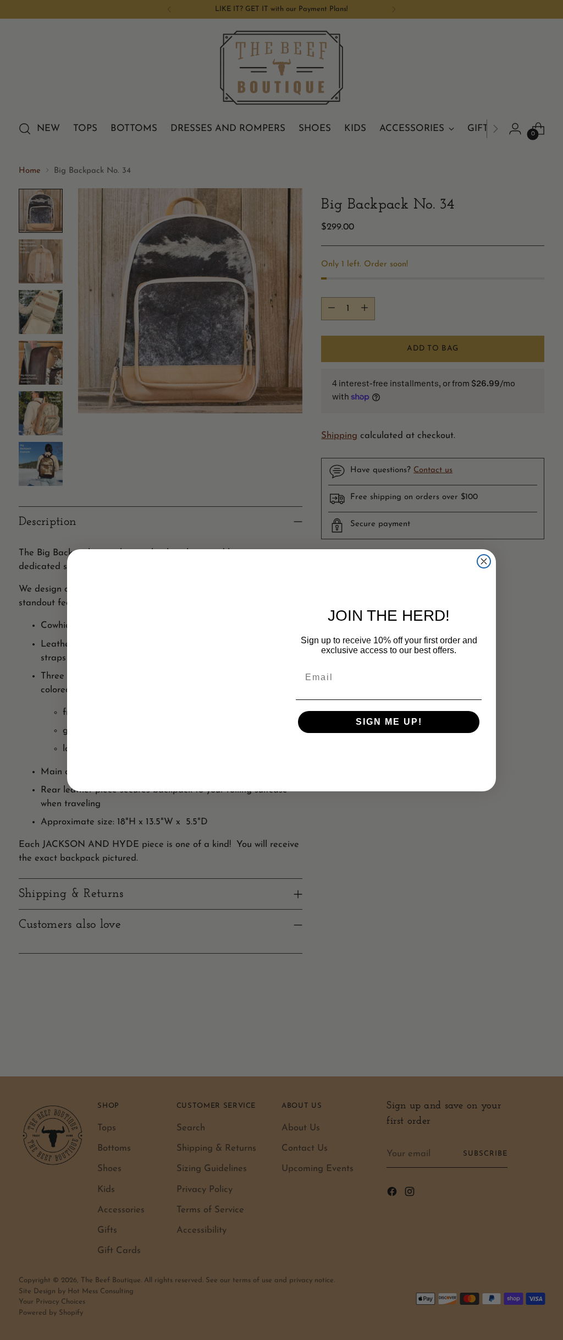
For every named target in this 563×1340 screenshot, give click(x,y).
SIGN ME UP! (389, 721)
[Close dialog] (483, 521)
